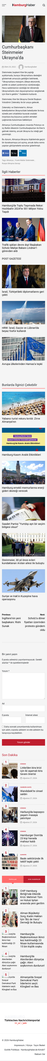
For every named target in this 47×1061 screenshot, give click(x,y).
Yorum (5, 671)
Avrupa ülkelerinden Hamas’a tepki (22, 364)
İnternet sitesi (31, 715)
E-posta (5, 715)
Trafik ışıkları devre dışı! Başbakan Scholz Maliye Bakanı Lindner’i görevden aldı (21, 248)
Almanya (10, 160)
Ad (3, 703)
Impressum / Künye (23, 1045)
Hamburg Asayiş (25, 787)
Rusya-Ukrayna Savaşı (11, 163)
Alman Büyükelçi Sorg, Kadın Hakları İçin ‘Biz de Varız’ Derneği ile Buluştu (31, 918)
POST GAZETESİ (11, 258)
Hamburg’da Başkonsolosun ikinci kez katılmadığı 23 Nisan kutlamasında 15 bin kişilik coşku (32, 940)
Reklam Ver (40, 1054)
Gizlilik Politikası (11, 1050)
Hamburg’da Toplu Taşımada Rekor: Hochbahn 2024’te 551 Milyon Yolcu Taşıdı (22, 208)
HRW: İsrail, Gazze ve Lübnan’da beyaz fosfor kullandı (20, 329)
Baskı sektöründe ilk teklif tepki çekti (31, 860)
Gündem (23, 764)
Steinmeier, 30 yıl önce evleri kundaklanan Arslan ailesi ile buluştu (23, 561)
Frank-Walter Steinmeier (24, 160)
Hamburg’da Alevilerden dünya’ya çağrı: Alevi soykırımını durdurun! (32, 961)
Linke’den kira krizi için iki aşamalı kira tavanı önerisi (31, 771)
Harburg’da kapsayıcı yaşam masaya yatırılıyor (32, 815)
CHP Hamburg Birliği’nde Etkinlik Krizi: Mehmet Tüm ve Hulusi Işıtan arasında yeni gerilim (32, 897)
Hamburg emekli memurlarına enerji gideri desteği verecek (23, 489)
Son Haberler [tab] (34, 879)
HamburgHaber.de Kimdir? (33, 1050)
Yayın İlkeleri (39, 1045)
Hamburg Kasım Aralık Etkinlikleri (21, 454)
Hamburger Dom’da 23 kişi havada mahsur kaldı (31, 838)
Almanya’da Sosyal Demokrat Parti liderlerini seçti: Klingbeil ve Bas (31, 982)
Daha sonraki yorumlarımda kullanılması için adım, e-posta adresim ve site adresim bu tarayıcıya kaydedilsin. (22, 729)
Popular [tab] (13, 879)
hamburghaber (31, 67)
